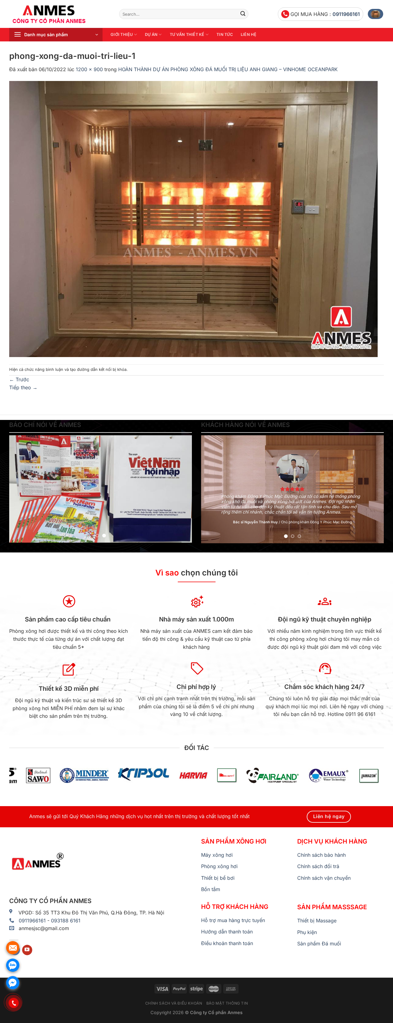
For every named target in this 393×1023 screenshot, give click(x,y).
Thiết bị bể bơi (218, 878)
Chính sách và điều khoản (173, 1003)
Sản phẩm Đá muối (319, 943)
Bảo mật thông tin (227, 1003)
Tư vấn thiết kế (187, 34)
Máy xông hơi (217, 855)
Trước (19, 379)
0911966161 (346, 14)
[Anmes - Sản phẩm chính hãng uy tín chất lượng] (59, 14)
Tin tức (224, 34)
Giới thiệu (122, 34)
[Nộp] (243, 14)
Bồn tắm (210, 889)
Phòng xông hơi (219, 866)
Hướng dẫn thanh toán (227, 932)
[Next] (180, 489)
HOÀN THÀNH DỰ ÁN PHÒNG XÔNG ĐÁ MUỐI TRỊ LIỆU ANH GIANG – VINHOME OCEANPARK (228, 69)
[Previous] (20, 489)
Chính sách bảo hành (321, 855)
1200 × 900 (89, 69)
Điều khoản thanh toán (227, 943)
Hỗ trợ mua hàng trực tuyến (233, 920)
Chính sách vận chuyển (324, 878)
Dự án (151, 34)
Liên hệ (249, 34)
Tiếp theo (23, 387)
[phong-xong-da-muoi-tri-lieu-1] (193, 218)
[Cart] (375, 14)
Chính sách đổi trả (318, 866)
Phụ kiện (307, 932)
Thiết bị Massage (317, 920)
